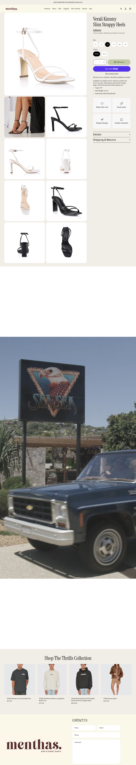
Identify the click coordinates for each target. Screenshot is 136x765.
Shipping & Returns (104, 139)
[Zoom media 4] (24, 159)
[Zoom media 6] (24, 200)
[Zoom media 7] (66, 200)
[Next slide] (32, 679)
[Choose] (32, 692)
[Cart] (130, 8)
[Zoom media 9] (66, 242)
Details (97, 134)
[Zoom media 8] (24, 242)
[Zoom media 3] (66, 117)
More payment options (111, 73)
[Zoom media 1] (45, 54)
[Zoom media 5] (66, 159)
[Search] (121, 8)
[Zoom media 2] (24, 117)
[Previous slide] (7, 679)
